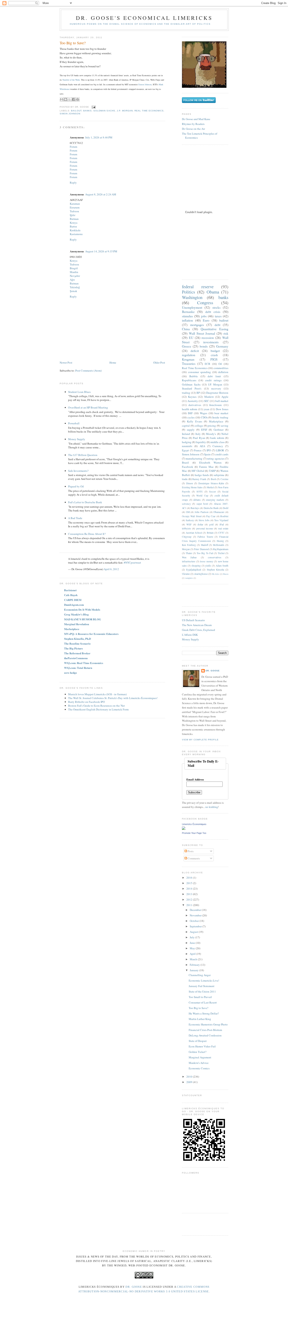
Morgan (186, 549)
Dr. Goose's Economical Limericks (144, 17)
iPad (221, 524)
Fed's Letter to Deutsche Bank (85, 502)
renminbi (187, 446)
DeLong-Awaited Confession (205, 1035)
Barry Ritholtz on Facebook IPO (86, 702)
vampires (189, 577)
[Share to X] (69, 99)
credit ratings (213, 380)
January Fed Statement (201, 986)
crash (214, 355)
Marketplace (71, 629)
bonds (204, 346)
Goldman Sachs (104, 111)
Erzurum (74, 207)
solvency (186, 503)
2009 (189, 1082)
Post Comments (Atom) (88, 370)
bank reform (217, 438)
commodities (221, 368)
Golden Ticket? (197, 1052)
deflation (223, 372)
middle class (217, 442)
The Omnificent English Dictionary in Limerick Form (98, 709)
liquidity (201, 442)
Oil (220, 364)
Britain (210, 532)
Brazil (185, 462)
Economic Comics (199, 1068)
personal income (204, 528)
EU (191, 337)
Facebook (187, 467)
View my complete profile (200, 739)
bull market (222, 401)
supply (191, 429)
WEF (189, 524)
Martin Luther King (200, 1019)
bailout (76, 111)
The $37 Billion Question (82, 455)
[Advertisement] (206, 594)
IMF (190, 413)
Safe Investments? (78, 471)
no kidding (211, 807)
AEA (202, 446)
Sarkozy (190, 520)
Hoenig (220, 540)
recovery (216, 388)
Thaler (189, 553)
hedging (186, 442)
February (195, 965)
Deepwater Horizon (217, 393)
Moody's (211, 434)
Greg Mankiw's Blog (76, 614)
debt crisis (212, 312)
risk (225, 333)
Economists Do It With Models (82, 609)
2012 (189, 899)
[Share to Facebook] (73, 99)
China (186, 329)
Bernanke (188, 312)
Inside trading (220, 417)
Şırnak (73, 291)
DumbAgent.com (74, 605)
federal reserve (198, 286)
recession (208, 337)
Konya (73, 223)
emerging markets (215, 499)
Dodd (225, 508)
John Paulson (202, 512)
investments (211, 342)
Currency (218, 446)
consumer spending (199, 372)
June (193, 943)
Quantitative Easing (214, 329)
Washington (192, 297)
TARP (212, 471)
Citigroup (186, 536)
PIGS (214, 359)
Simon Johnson (145, 84)
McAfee (215, 573)
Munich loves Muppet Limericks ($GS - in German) (97, 694)
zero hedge (70, 673)
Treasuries (188, 363)
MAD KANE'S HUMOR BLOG (82, 619)
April (193, 954)
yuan (206, 409)
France (198, 450)
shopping (196, 565)
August (194, 932)
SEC (206, 401)
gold (211, 524)
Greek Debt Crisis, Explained (198, 630)
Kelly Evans (194, 421)
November (196, 915)
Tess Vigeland (221, 520)
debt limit (214, 376)
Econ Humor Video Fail (202, 1046)
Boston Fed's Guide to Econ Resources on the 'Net (96, 705)
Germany (222, 346)
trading (186, 393)
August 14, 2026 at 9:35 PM (101, 251)
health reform (189, 409)
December (196, 910)
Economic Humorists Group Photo (208, 1024)
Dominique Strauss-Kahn (211, 483)
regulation (188, 355)
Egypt (185, 450)
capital (186, 425)
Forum (73, 147)
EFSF (204, 429)
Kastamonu (76, 234)
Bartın (73, 226)
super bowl (202, 503)
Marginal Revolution (76, 624)
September (196, 926)
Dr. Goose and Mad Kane (196, 119)
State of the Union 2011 (202, 991)
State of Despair (198, 1041)
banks (87, 111)
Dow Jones (222, 409)
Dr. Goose (213, 670)
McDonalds (218, 544)
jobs (204, 316)
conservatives (214, 557)
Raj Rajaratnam (220, 549)
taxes (218, 316)
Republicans (189, 380)
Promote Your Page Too (194, 833)
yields (208, 565)
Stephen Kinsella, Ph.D (77, 639)
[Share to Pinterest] (77, 99)
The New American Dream (197, 625)
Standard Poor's (191, 388)
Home (112, 362)
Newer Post (66, 362)
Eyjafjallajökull (193, 569)
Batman (74, 219)
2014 (189, 888)
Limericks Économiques (194, 824)
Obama (213, 292)
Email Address (195, 779)
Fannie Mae (206, 467)
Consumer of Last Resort (203, 1002)
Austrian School (194, 532)
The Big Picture (73, 648)
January (194, 970)
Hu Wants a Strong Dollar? (204, 1013)
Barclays (195, 508)
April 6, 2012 (111, 569)
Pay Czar (210, 516)
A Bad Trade (75, 518)
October (194, 921)
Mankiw (209, 397)
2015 (189, 883)
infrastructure (188, 561)
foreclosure (215, 405)
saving (224, 425)
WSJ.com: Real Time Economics (83, 663)
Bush (213, 479)
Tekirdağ (75, 287)
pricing (212, 425)
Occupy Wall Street (192, 516)
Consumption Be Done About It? (87, 534)
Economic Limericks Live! (204, 980)
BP (198, 393)
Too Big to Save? (73, 42)
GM (188, 512)
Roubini (224, 516)
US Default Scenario (193, 620)
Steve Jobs (204, 520)
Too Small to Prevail (200, 997)
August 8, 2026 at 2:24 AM (100, 194)
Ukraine (186, 573)
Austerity (192, 401)
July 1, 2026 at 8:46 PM (98, 137)
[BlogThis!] (65, 99)
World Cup (202, 495)
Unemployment (192, 307)
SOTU (199, 491)
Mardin (74, 272)
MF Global (198, 471)
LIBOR (220, 450)
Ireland (186, 434)
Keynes (192, 397)
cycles (191, 417)
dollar (200, 524)
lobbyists (186, 528)
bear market (221, 413)
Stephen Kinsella (215, 569)
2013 (189, 894)
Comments (193, 858)
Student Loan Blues (79, 392)
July (192, 937)
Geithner (218, 429)
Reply (73, 182)
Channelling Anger (200, 975)
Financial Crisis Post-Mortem (205, 1030)
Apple (224, 397)
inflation (187, 320)
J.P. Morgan (125, 111)
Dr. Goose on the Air (193, 129)
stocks (216, 307)
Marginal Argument (200, 1057)
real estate (223, 528)
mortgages (197, 325)
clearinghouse (201, 573)
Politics (188, 292)
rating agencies (215, 458)
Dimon (189, 483)
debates (197, 499)
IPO (209, 450)
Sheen (225, 573)
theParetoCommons (76, 658)
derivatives (194, 405)
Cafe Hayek (71, 595)
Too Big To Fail (205, 553)
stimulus (187, 316)
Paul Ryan (199, 438)
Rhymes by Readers (193, 124)
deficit (195, 351)
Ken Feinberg (189, 544)
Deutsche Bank (211, 508)
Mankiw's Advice (199, 1063)
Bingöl (74, 268)
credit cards (221, 454)
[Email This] (61, 99)
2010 (189, 1076)
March (194, 959)
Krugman (188, 359)
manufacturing (194, 458)
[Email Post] (93, 107)
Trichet (221, 553)
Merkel (210, 487)
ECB (207, 364)
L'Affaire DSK (190, 635)
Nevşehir (75, 276)
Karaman (75, 204)
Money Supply (76, 439)
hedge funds (202, 475)
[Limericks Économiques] (183, 829)
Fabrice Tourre (205, 536)
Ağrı (72, 279)
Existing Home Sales (192, 487)
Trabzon (74, 211)
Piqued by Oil (76, 486)
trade (185, 479)
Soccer (212, 491)
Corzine (224, 479)
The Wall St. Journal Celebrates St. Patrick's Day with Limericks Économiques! (112, 698)
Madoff (204, 544)
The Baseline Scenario (77, 643)
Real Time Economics (149, 111)
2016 (189, 877)
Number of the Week (71, 79)
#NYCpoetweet (132, 562)
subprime (219, 475)
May (193, 948)
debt (217, 325)
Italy (198, 434)
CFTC (221, 532)
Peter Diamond (201, 549)
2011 (189, 905)
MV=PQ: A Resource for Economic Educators (91, 634)
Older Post (159, 362)
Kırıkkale (75, 230)
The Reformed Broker (77, 653)
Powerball (73, 423)
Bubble (193, 376)
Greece (186, 346)
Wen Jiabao (189, 557)
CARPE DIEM (72, 600)
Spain (207, 454)
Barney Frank (199, 479)
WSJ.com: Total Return (78, 668)
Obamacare (218, 512)
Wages (203, 413)
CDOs (204, 417)
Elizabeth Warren (210, 462)
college (199, 425)
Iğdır (72, 215)
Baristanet (70, 590)
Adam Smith (222, 565)
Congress (205, 303)
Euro (206, 320)
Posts (190, 851)
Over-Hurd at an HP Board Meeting (88, 407)
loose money (206, 561)
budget (215, 351)
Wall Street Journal (202, 333)
